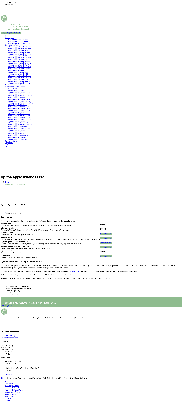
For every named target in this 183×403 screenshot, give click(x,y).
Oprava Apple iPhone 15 (17, 94)
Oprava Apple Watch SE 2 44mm (20, 54)
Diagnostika (9, 143)
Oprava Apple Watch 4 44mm (19, 72)
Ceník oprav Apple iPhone (18, 41)
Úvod (7, 36)
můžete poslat (75, 271)
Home (7, 182)
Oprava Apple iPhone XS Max (19, 128)
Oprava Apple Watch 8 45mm (19, 50)
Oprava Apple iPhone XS (17, 126)
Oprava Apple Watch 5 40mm (19, 67)
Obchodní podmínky (8, 336)
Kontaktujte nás (6, 306)
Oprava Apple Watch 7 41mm (19, 56)
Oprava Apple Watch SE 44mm (20, 65)
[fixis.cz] (10, 21)
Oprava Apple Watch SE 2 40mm (20, 52)
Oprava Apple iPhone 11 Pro (18, 123)
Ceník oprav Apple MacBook (19, 43)
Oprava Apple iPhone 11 (17, 121)
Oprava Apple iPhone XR (17, 130)
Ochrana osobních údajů (9, 338)
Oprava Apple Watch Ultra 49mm (21, 47)
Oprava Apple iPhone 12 (17, 112)
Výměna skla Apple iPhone (15, 87)
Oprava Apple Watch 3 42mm (19, 76)
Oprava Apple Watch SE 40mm (20, 63)
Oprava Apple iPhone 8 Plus (19, 135)
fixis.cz (3, 318)
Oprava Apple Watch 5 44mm (19, 69)
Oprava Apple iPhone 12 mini (19, 114)
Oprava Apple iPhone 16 (17, 90)
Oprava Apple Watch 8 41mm (19, 49)
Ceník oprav (9, 38)
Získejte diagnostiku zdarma (11, 33)
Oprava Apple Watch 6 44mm (19, 61)
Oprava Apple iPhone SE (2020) (20, 119)
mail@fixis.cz (9, 374)
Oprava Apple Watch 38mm (19, 81)
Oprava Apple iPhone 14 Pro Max (20, 103)
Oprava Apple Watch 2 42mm (19, 79)
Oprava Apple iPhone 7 (17, 137)
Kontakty (8, 145)
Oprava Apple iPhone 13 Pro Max (20, 110)
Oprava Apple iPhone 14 (17, 97)
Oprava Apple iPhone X (17, 132)
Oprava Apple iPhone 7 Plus (19, 139)
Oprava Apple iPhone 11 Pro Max (20, 125)
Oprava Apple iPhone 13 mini (19, 107)
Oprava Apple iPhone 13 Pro (19, 108)
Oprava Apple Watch (12, 45)
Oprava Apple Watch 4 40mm (19, 70)
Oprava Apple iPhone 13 (17, 105)
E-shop (7, 146)
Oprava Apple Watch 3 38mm (19, 74)
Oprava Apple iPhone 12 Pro (19, 116)
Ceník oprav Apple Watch (18, 40)
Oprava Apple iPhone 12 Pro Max (20, 117)
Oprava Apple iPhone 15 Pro (19, 92)
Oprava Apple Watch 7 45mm (19, 58)
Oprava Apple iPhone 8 (17, 134)
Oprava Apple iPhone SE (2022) (20, 96)
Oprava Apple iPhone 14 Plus (19, 99)
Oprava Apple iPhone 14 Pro (19, 101)
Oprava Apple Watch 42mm (19, 83)
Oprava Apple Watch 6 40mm (19, 59)
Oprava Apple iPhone (13, 88)
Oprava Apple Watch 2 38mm (19, 78)
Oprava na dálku (11, 141)
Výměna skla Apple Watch (15, 85)
